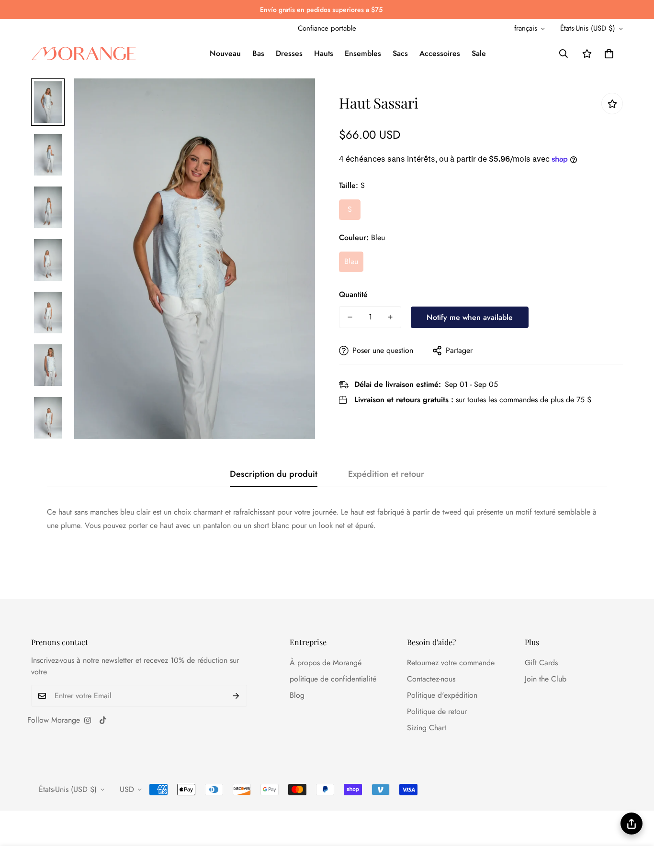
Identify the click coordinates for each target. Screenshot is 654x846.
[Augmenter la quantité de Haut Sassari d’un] (390, 317)
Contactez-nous (431, 678)
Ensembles (363, 53)
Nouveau (225, 53)
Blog (297, 695)
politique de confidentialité (333, 678)
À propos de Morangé (325, 662)
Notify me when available (470, 316)
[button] (609, 54)
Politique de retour (437, 711)
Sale (479, 53)
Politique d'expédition (442, 695)
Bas (258, 53)
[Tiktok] (103, 720)
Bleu (351, 261)
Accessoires (439, 53)
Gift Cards (541, 662)
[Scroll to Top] (635, 794)
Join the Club (545, 678)
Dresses (289, 53)
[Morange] (83, 54)
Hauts (323, 53)
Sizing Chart (426, 727)
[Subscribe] (236, 696)
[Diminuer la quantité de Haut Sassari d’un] (350, 317)
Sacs (400, 53)
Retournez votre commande (451, 662)
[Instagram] (87, 720)
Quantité (353, 294)
